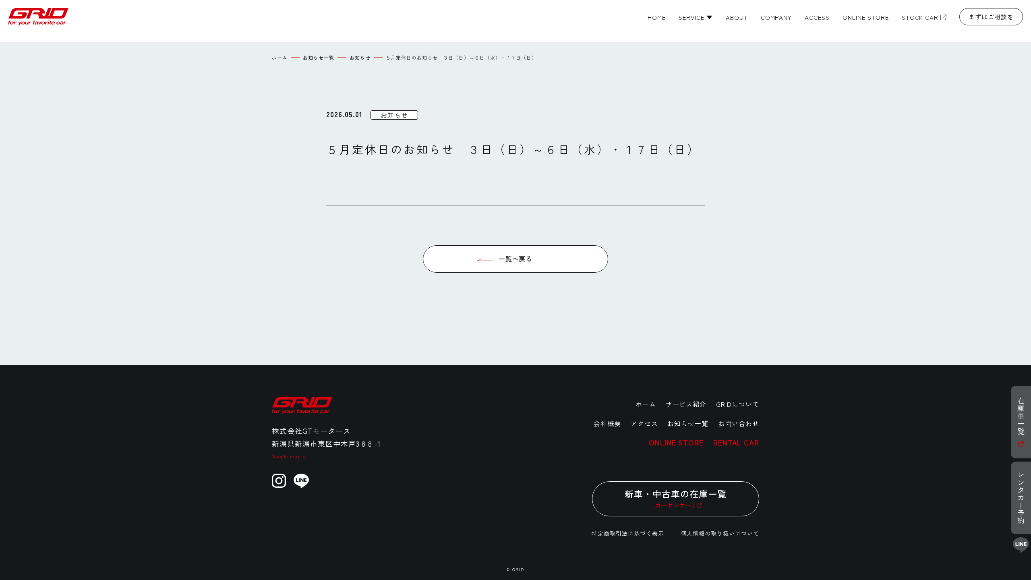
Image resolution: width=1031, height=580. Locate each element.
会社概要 (607, 423)
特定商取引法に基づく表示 (628, 533)
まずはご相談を (991, 16)
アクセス (644, 423)
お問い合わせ (738, 423)
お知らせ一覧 (687, 423)
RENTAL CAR (736, 442)
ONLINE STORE (676, 442)
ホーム (646, 404)
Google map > (289, 456)
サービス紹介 (686, 404)
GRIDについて (737, 404)
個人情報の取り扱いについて (720, 533)
